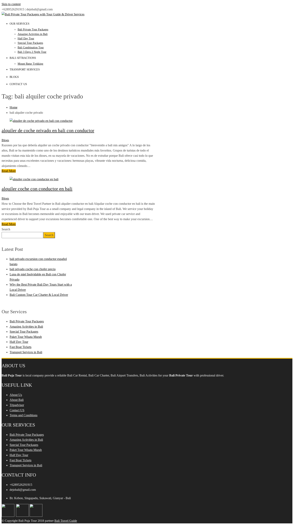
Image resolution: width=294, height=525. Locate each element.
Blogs (14, 76)
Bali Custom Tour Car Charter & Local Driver (39, 294)
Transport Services (25, 69)
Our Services (19, 23)
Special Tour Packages (30, 42)
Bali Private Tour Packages (33, 29)
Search (6, 229)
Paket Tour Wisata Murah (26, 336)
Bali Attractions (23, 57)
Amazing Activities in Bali (33, 34)
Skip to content (11, 4)
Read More (9, 171)
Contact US (17, 410)
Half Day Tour (26, 38)
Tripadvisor (17, 405)
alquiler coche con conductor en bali (37, 188)
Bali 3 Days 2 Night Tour (32, 51)
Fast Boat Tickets (20, 347)
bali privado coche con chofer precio (33, 269)
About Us (16, 395)
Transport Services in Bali (26, 352)
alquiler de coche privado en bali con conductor (48, 130)
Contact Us (18, 84)
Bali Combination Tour (31, 47)
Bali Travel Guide (65, 520)
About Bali (17, 400)
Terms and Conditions (23, 415)
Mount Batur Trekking (30, 63)
